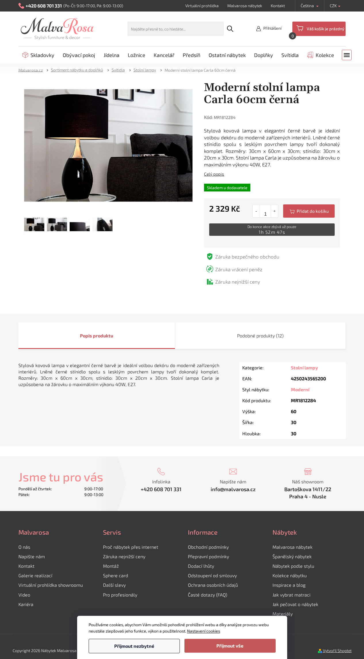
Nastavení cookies (203, 630)
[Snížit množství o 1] (256, 211)
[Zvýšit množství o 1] (274, 211)
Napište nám (31, 556)
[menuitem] (38, 55)
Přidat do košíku (309, 211)
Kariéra (25, 604)
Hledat (230, 29)
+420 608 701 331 (161, 489)
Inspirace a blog (289, 585)
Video (24, 594)
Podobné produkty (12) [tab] (260, 335)
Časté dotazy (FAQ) (207, 594)
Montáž (111, 566)
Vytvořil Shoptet (337, 650)
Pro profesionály (120, 594)
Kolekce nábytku (289, 575)
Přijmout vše (229, 645)
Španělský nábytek (292, 556)
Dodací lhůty (201, 566)
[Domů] (32, 69)
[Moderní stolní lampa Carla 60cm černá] (108, 144)
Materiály (282, 613)
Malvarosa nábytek (244, 5)
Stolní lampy (304, 367)
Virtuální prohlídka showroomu (50, 585)
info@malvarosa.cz (233, 489)
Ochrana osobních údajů (213, 585)
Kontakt (278, 5)
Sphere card (115, 575)
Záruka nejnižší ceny (124, 556)
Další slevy (114, 585)
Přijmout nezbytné (134, 646)
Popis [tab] (86, 335)
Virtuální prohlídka (202, 5)
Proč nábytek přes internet (130, 547)
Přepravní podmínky (208, 556)
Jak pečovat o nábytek (295, 604)
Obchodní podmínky (208, 547)
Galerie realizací (35, 575)
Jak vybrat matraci (291, 594)
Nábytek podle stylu (293, 566)
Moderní (300, 389)
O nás (24, 547)
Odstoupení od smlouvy (212, 575)
